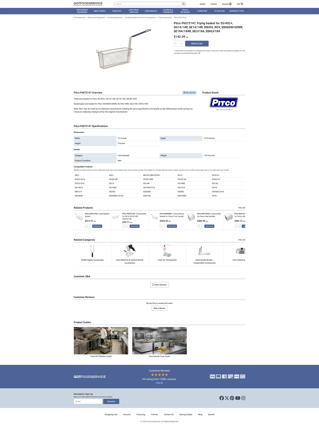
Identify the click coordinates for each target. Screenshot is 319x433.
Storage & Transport (168, 11)
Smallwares (99, 11)
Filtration (219, 11)
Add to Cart (196, 43)
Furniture (202, 11)
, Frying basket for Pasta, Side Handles (209, 215)
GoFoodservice (79, 17)
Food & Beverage (185, 11)
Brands (211, 414)
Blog (200, 414)
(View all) (241, 208)
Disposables (151, 11)
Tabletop (116, 11)
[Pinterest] (232, 398)
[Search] (183, 4)
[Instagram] (243, 398)
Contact (214, 4)
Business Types (237, 11)
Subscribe (111, 401)
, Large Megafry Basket (97, 215)
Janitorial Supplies (134, 11)
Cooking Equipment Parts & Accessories (140, 17)
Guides (202, 4)
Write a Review (159, 308)
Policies (154, 414)
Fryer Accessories (165, 17)
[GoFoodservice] (88, 4)
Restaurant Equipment (82, 11)
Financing (140, 414)
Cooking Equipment (115, 17)
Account (126, 414)
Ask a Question (190, 92)
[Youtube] (237, 398)
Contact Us (169, 414)
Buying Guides (186, 414)
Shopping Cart (111, 414)
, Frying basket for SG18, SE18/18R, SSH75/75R (134, 216)
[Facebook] (221, 398)
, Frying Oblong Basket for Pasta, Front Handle (172, 215)
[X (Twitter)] (227, 398)
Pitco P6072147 (180, 17)
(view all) (159, 383)
